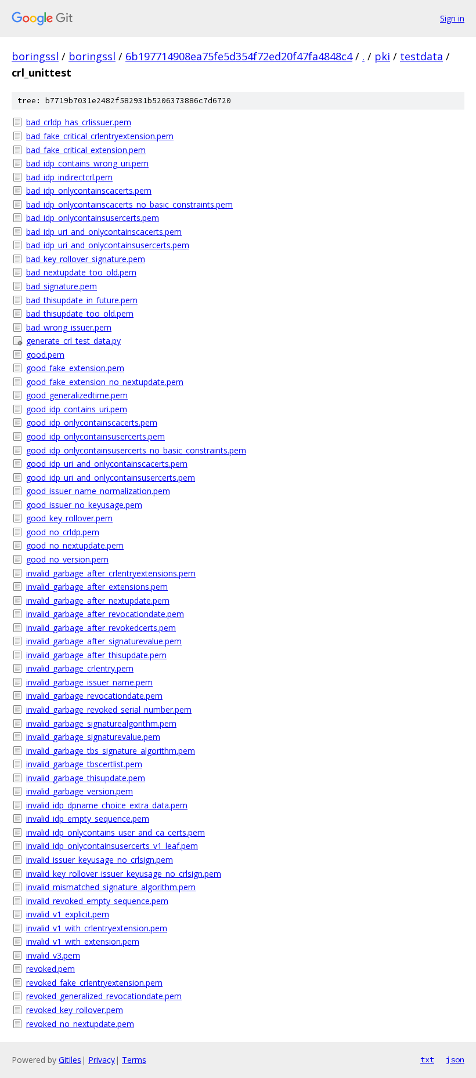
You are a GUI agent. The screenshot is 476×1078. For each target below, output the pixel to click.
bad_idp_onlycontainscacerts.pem (89, 190)
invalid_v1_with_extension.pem (82, 941)
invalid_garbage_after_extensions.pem (97, 586)
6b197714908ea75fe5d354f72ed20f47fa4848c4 (238, 56)
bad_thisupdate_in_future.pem (82, 300)
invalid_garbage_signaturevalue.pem (93, 736)
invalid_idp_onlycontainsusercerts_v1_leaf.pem (112, 845)
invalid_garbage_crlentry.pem (80, 668)
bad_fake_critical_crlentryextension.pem (100, 135)
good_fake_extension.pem (75, 367)
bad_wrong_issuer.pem (68, 327)
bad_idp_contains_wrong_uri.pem (87, 163)
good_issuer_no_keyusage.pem (84, 504)
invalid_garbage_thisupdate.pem (85, 777)
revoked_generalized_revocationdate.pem (104, 995)
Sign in (452, 18)
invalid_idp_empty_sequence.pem (87, 818)
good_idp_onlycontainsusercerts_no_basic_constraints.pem (136, 450)
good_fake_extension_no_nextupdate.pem (104, 381)
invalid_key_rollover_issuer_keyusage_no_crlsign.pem (123, 873)
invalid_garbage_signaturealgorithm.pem (101, 723)
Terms (134, 1059)
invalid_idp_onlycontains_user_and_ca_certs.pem (115, 832)
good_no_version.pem (67, 559)
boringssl (35, 56)
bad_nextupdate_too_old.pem (81, 272)
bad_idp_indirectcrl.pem (69, 177)
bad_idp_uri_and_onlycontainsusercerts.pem (107, 245)
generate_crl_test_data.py (73, 340)
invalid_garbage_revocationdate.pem (94, 695)
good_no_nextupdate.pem (75, 545)
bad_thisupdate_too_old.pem (80, 313)
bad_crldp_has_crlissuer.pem (78, 122)
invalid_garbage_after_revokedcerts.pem (101, 627)
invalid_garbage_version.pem (79, 791)
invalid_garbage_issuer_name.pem (89, 682)
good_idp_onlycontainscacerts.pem (91, 422)
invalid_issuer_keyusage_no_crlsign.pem (99, 859)
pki (382, 56)
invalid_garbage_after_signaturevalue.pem (104, 641)
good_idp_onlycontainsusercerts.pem (95, 436)
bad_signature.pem (61, 286)
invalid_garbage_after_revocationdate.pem (105, 613)
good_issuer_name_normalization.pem (98, 490)
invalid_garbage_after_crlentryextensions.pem (111, 573)
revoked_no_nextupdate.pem (80, 1023)
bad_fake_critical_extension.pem (86, 149)
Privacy (101, 1059)
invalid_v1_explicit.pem (67, 914)
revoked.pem (50, 968)
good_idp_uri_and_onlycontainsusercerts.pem (110, 477)
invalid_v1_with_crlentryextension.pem (96, 928)
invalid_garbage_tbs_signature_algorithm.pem (110, 750)
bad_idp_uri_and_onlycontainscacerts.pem (104, 231)
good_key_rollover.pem (69, 518)
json (455, 1059)
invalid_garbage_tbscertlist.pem (84, 764)
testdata (421, 56)
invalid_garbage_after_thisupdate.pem (96, 654)
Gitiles (70, 1059)
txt (427, 1059)
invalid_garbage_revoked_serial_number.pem (109, 709)
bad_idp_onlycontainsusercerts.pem (92, 217)
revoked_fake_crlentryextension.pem (94, 982)
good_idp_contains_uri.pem (76, 409)
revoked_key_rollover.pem (74, 1009)
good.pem (45, 354)
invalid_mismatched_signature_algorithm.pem (111, 886)
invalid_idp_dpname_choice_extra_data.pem (106, 805)
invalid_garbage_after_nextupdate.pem (98, 600)
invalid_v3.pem (53, 955)
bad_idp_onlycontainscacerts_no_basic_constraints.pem (129, 204)
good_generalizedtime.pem (77, 395)
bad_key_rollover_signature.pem (85, 258)
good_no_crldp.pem (62, 532)
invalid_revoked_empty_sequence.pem (97, 900)
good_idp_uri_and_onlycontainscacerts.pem (106, 463)
